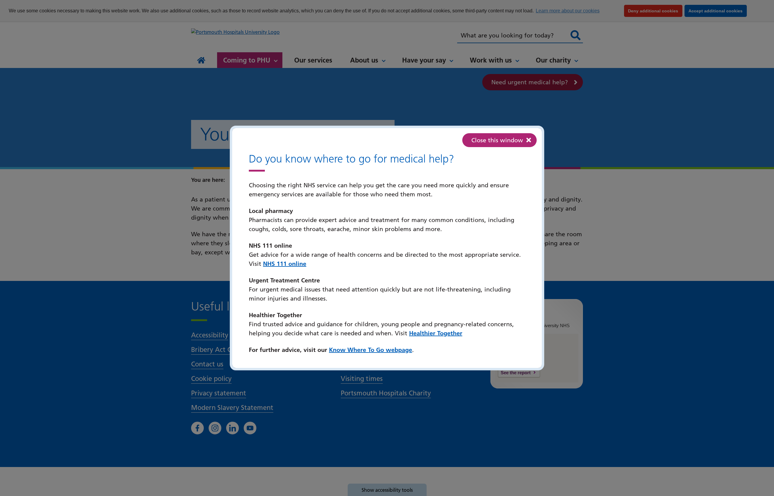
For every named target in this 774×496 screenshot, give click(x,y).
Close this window (497, 140)
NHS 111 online (284, 263)
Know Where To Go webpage (370, 349)
